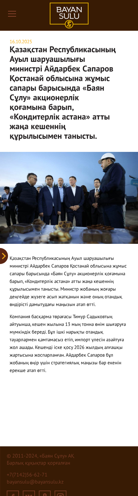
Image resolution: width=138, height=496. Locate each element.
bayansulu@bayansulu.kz (35, 482)
